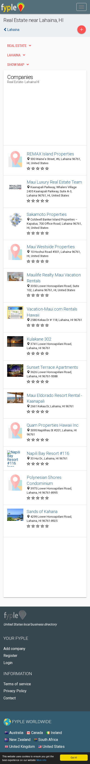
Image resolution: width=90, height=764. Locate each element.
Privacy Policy (15, 691)
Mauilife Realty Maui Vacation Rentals (54, 277)
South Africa (47, 739)
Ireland (56, 733)
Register (10, 655)
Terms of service (17, 684)
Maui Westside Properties (51, 246)
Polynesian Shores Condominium (44, 480)
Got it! (74, 757)
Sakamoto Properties (47, 214)
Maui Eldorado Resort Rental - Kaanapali (54, 398)
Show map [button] (15, 64)
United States (53, 746)
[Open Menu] (81, 7)
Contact (9, 698)
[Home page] (13, 7)
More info (41, 760)
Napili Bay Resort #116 (48, 453)
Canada (36, 733)
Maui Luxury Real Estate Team (54, 182)
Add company (14, 648)
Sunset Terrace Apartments (52, 367)
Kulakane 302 (39, 339)
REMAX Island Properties (50, 153)
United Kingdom (21, 746)
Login (7, 663)
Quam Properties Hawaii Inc (52, 425)
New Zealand (19, 739)
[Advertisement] (41, 116)
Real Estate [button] (17, 46)
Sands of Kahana (42, 511)
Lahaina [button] (14, 55)
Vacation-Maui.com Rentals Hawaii (52, 312)
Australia (15, 733)
